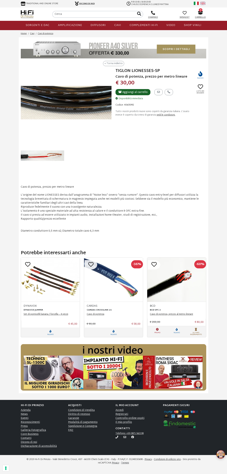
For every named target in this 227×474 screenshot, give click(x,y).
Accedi (119, 410)
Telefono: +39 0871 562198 (129, 433)
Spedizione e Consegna (82, 426)
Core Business (30, 434)
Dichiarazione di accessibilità (39, 446)
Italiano (196, 3)
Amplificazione (70, 25)
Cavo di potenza (95, 314)
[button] (217, 450)
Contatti (26, 438)
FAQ (70, 430)
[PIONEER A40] (113, 49)
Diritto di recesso (79, 414)
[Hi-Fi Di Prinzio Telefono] (116, 437)
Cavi (117, 25)
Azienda (26, 410)
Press (24, 426)
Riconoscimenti (30, 422)
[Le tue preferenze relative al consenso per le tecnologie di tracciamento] (6, 468)
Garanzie (73, 418)
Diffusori (98, 25)
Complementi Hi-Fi (144, 25)
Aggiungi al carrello (135, 92)
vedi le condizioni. (166, 115)
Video (170, 25)
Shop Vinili (192, 25)
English (202, 3)
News (24, 414)
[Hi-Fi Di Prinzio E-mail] (124, 437)
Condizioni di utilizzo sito (167, 459)
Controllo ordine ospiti (129, 418)
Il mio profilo (123, 422)
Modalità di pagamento (83, 422)
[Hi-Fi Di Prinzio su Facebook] (132, 437)
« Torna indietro (114, 63)
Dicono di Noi (87, 3)
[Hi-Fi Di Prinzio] (27, 14)
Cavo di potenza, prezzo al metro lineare (171, 314)
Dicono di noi (29, 442)
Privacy (148, 459)
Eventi (24, 418)
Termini (125, 463)
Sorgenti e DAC (38, 25)
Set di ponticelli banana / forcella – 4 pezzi (46, 314)
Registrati (121, 414)
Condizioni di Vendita (81, 410)
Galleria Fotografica (33, 430)
